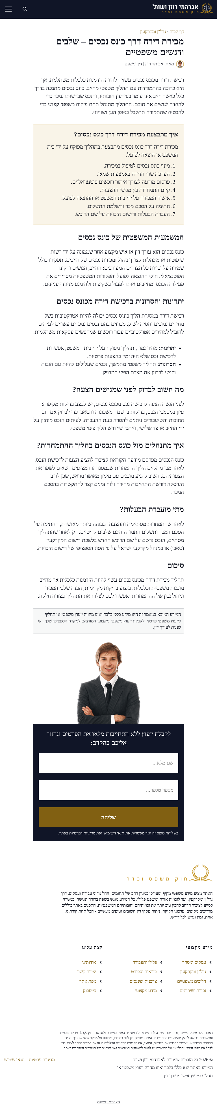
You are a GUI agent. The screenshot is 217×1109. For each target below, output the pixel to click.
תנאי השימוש (113, 833)
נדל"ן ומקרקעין (153, 31)
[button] (25, 9)
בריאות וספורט (144, 971)
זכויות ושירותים (193, 990)
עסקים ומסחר (194, 962)
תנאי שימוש (14, 1059)
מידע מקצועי (146, 990)
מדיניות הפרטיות (82, 833)
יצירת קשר (86, 971)
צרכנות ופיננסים (143, 981)
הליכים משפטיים (191, 981)
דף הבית (177, 31)
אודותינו (89, 962)
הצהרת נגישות (108, 1102)
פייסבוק (89, 990)
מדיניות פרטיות (42, 1059)
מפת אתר (87, 981)
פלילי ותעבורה (145, 962)
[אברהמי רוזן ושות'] (181, 9)
